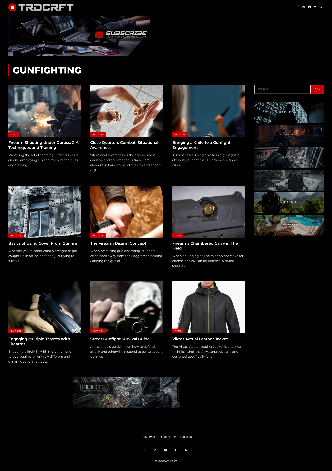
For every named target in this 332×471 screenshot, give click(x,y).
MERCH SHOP (168, 437)
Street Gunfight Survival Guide (120, 339)
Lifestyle (289, 224)
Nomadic (289, 202)
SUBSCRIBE (186, 437)
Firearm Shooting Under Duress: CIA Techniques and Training (43, 145)
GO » (317, 89)
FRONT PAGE (148, 437)
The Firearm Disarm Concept (118, 243)
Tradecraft (289, 112)
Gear (14, 134)
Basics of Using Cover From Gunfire (42, 243)
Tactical (98, 134)
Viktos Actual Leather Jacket (200, 339)
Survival (98, 331)
